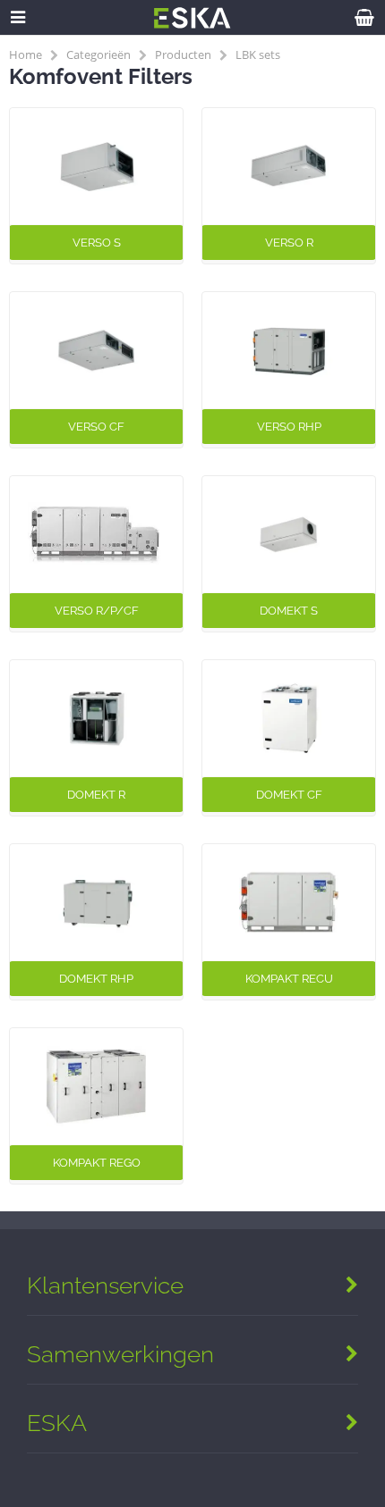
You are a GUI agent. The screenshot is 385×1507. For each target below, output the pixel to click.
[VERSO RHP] (288, 350)
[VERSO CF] (96, 350)
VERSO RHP (289, 426)
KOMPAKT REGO (97, 1162)
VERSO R (289, 242)
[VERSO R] (288, 166)
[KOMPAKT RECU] (288, 902)
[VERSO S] (96, 166)
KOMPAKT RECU (289, 978)
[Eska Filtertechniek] (192, 23)
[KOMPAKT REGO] (96, 1086)
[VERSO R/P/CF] (96, 534)
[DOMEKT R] (96, 718)
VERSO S (97, 242)
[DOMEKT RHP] (96, 902)
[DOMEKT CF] (288, 718)
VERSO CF (96, 426)
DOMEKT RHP (96, 978)
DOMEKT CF (289, 794)
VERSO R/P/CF (97, 610)
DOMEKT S (289, 610)
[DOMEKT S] (288, 534)
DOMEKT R (96, 794)
